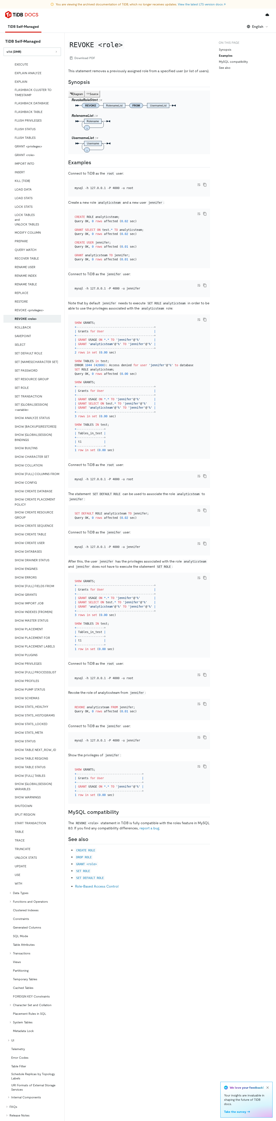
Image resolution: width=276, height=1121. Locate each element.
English (257, 27)
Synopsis (225, 49)
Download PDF (84, 58)
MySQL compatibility (233, 61)
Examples (225, 55)
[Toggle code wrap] (199, 185)
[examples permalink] (94, 162)
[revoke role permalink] (127, 44)
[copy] (205, 185)
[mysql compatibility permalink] (122, 812)
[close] (268, 1088)
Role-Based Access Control (97, 886)
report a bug (149, 828)
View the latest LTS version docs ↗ (202, 4)
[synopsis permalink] (93, 82)
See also (225, 67)
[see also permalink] (91, 839)
